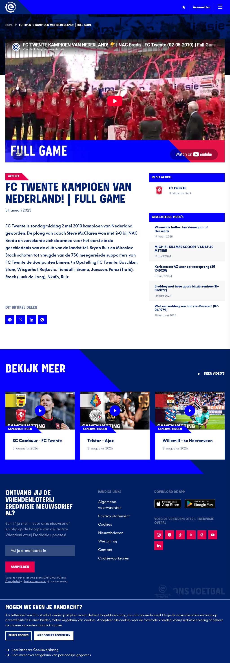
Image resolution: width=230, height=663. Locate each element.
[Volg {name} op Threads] (201, 534)
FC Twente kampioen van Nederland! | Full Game (55, 25)
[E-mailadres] (40, 550)
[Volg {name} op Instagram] (158, 534)
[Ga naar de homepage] (10, 7)
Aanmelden (20, 567)
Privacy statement (114, 516)
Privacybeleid (12, 581)
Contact (105, 549)
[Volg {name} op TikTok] (180, 534)
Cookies (105, 524)
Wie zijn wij (107, 541)
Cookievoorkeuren (113, 558)
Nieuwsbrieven (110, 533)
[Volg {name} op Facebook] (169, 534)
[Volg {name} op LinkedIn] (158, 545)
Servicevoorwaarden (35, 581)
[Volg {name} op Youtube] (212, 534)
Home (9, 25)
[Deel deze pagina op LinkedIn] (31, 319)
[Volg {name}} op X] (191, 534)
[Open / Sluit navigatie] (220, 7)
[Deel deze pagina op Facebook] (9, 319)
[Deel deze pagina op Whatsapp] (42, 319)
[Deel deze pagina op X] (20, 319)
